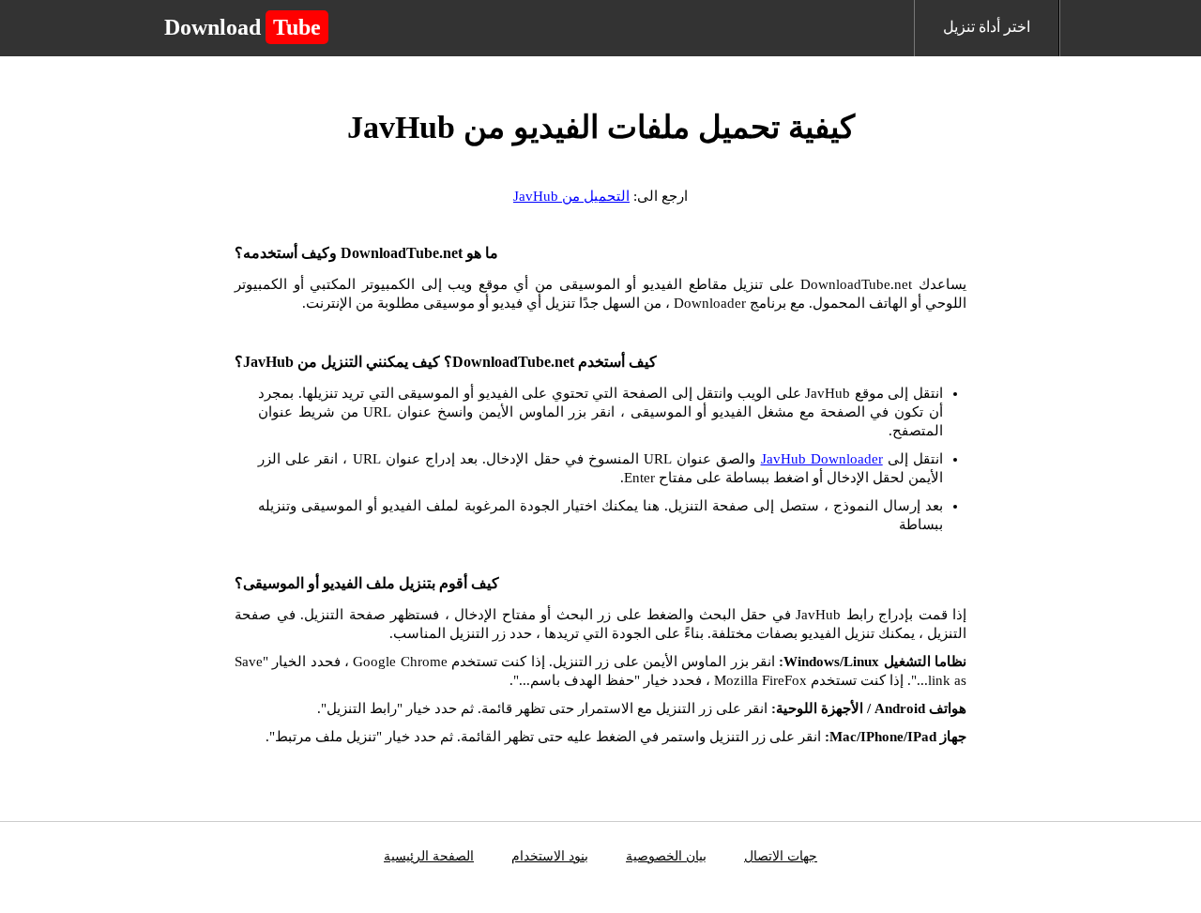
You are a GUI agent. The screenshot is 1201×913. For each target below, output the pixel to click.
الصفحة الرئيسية (429, 856)
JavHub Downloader (822, 458)
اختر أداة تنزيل (986, 27)
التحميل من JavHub (571, 196)
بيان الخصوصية (666, 856)
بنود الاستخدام (549, 856)
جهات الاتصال (780, 856)
